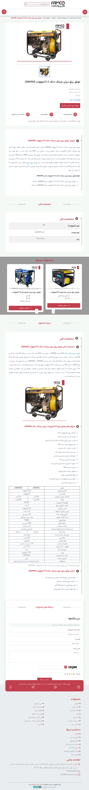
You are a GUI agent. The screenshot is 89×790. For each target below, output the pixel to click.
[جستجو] (26, 4)
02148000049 (72, 771)
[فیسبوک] (10, 687)
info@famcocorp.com (69, 775)
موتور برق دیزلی (32, 162)
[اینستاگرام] (78, 687)
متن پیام (77, 648)
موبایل (77, 639)
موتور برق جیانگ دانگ (72, 353)
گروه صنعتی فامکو (36, 784)
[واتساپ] (56, 687)
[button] (36, 311)
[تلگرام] (33, 687)
